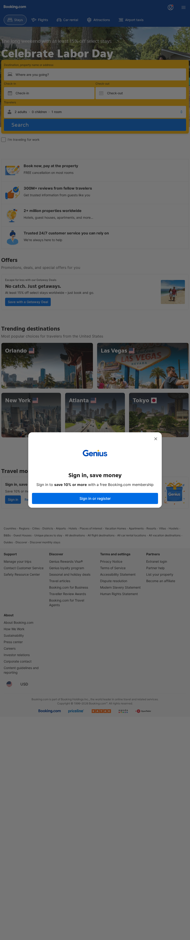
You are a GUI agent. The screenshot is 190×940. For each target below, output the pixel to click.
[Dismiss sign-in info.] (156, 439)
